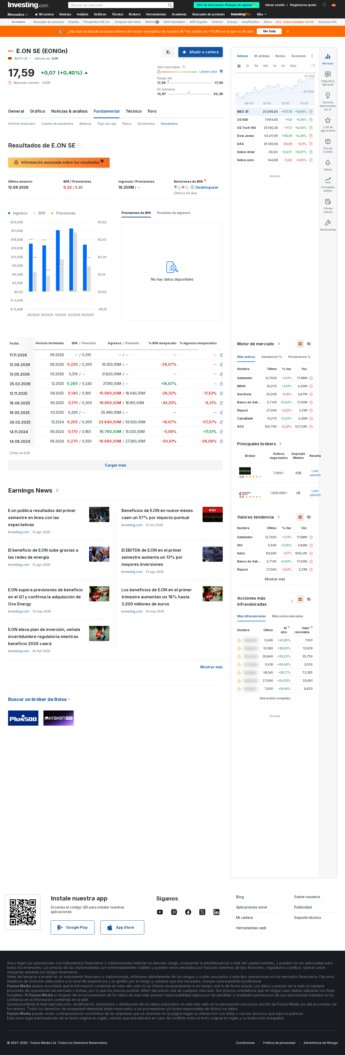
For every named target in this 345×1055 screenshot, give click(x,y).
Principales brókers (256, 443)
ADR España (198, 22)
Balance (85, 124)
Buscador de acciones (208, 14)
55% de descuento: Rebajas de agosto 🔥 (226, 5)
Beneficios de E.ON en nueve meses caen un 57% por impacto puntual (157, 514)
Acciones (18, 22)
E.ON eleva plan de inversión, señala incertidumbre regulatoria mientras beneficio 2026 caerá (44, 636)
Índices (242, 56)
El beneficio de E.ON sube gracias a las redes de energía (43, 554)
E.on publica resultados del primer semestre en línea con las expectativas (42, 517)
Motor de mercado (255, 343)
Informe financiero (21, 124)
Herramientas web (251, 928)
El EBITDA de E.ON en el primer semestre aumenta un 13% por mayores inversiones (152, 557)
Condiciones (245, 1043)
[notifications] (324, 4)
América (217, 22)
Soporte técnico (307, 917)
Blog (240, 897)
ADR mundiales (174, 22)
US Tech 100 (246, 128)
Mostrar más (211, 667)
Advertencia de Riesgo (321, 1043)
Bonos (280, 56)
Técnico (134, 111)
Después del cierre (128, 22)
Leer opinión (315, 473)
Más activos (246, 357)
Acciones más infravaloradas (252, 601)
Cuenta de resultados (57, 124)
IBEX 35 (243, 111)
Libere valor (208, 71)
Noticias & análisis (69, 111)
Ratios (127, 124)
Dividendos (146, 124)
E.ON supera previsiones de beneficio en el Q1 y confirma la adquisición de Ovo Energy (45, 596)
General (16, 111)
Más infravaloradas (251, 616)
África (268, 22)
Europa (232, 22)
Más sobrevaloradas (287, 616)
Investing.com (18, 532)
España (73, 22)
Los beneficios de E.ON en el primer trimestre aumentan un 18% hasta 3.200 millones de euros (156, 596)
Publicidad (303, 907)
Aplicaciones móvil (251, 907)
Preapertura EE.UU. (97, 22)
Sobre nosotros (307, 897)
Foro (152, 111)
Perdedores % (299, 357)
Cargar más (115, 465)
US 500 (242, 119)
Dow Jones (245, 136)
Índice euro (245, 160)
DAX (240, 144)
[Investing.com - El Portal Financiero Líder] (28, 5)
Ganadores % (271, 357)
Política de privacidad (279, 1043)
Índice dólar (246, 152)
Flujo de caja (106, 124)
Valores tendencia (255, 517)
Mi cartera (244, 917)
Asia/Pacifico (250, 22)
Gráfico (37, 111)
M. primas (261, 56)
